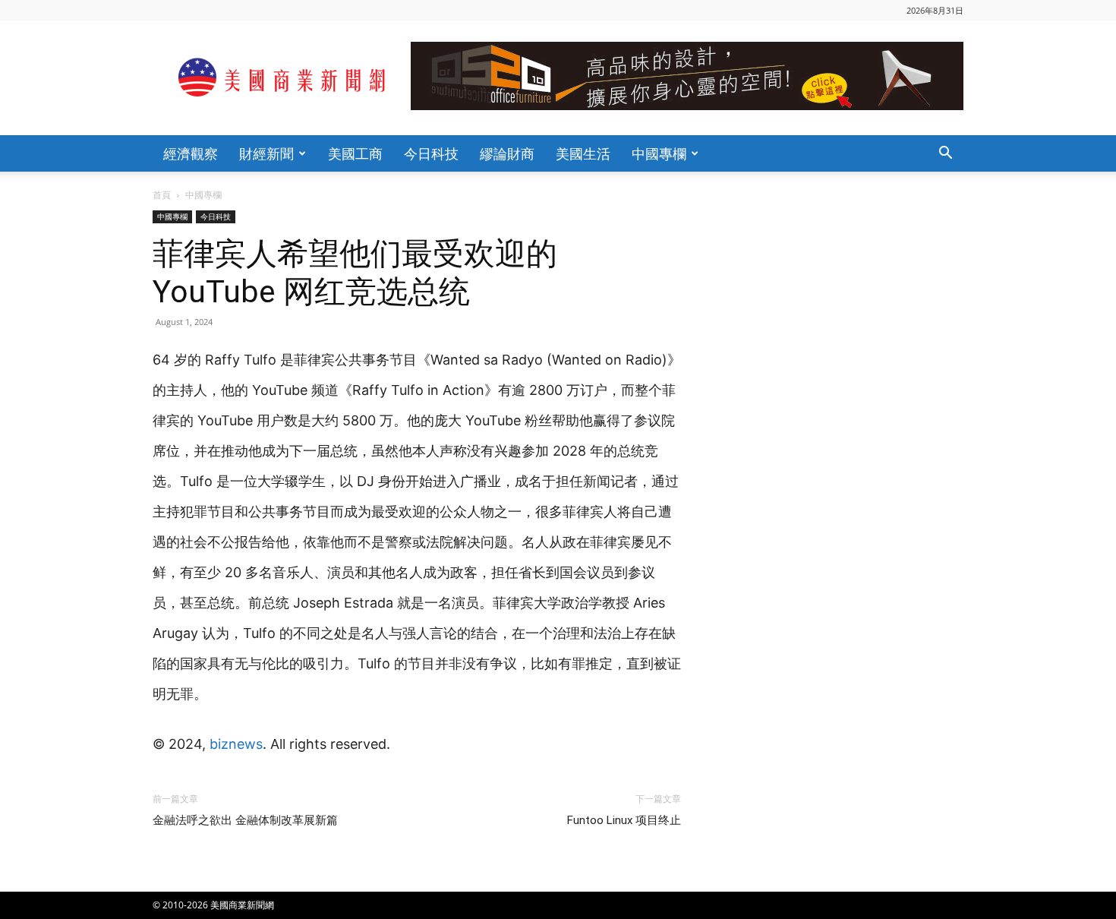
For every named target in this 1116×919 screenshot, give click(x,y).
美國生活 (583, 153)
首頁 (162, 194)
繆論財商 (507, 153)
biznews (236, 744)
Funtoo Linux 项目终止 (624, 820)
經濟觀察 (190, 153)
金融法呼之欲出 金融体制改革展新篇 (245, 820)
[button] (945, 154)
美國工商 (355, 153)
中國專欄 (659, 153)
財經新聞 (266, 153)
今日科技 (431, 153)
